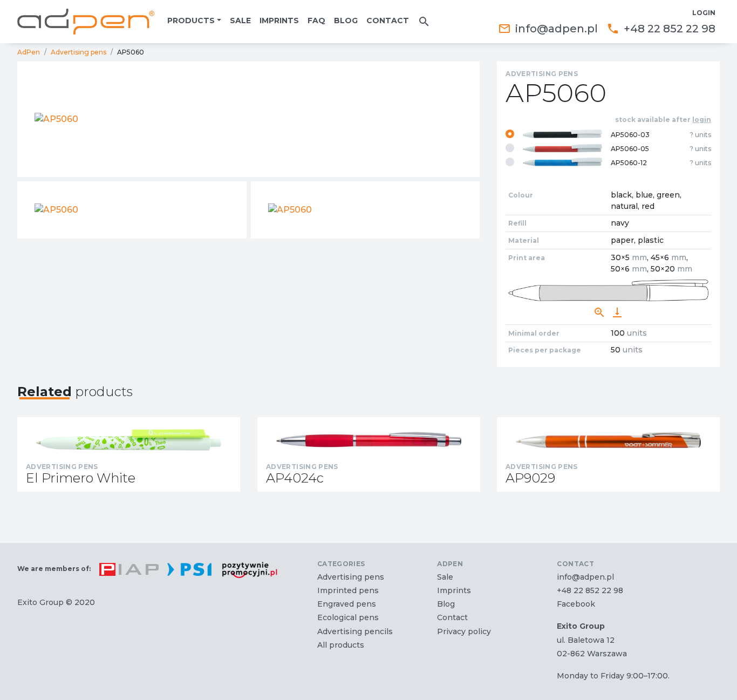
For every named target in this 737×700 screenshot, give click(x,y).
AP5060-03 (661, 135)
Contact (387, 20)
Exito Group (40, 602)
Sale (240, 20)
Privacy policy (464, 631)
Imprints (279, 20)
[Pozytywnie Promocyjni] (245, 569)
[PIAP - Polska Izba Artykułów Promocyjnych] (125, 569)
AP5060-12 (661, 163)
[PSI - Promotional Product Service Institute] (185, 569)
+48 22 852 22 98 (660, 28)
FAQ (316, 20)
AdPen (28, 52)
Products (191, 20)
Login (703, 13)
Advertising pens (78, 52)
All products (340, 645)
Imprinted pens (348, 590)
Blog (346, 20)
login (701, 119)
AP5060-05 (661, 149)
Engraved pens (346, 604)
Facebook (576, 604)
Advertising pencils (355, 631)
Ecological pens (348, 617)
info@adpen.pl (548, 28)
